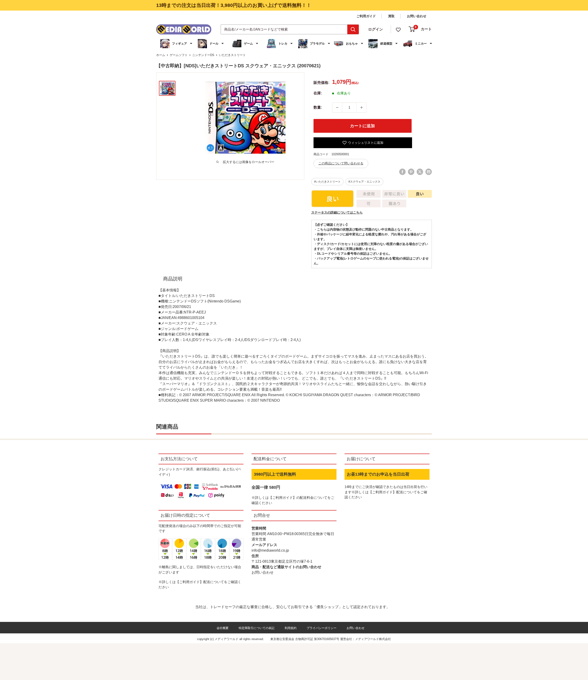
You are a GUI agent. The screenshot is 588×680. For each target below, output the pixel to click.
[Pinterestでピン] (411, 172)
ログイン (375, 29)
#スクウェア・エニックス (364, 181)
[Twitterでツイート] (420, 172)
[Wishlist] (398, 29)
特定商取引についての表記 (256, 628)
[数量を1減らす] (337, 107)
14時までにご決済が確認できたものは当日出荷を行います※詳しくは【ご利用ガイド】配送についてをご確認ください (386, 492)
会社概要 (223, 628)
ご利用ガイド (366, 16)
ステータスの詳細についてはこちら (337, 212)
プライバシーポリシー (321, 628)
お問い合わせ (416, 16)
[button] (177, 43)
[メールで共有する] (428, 172)
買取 (391, 16)
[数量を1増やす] (361, 107)
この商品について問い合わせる (340, 163)
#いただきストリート (327, 181)
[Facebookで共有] (402, 172)
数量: (318, 107)
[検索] (353, 29)
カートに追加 (362, 126)
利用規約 (291, 628)
